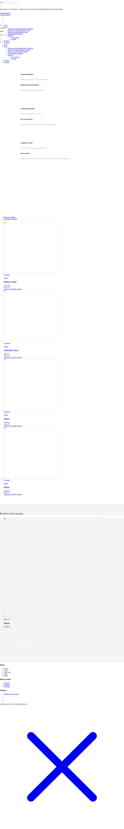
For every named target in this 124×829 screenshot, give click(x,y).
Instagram (7, 685)
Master (6, 419)
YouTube (6, 683)
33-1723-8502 (58, 9)
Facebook (7, 686)
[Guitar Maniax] (5, 14)
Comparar (7, 275)
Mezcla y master (10, 282)
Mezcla (6, 487)
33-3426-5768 (42, 9)
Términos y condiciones (11, 694)
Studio (6, 278)
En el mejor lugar (22, 640)
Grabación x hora (11, 350)
